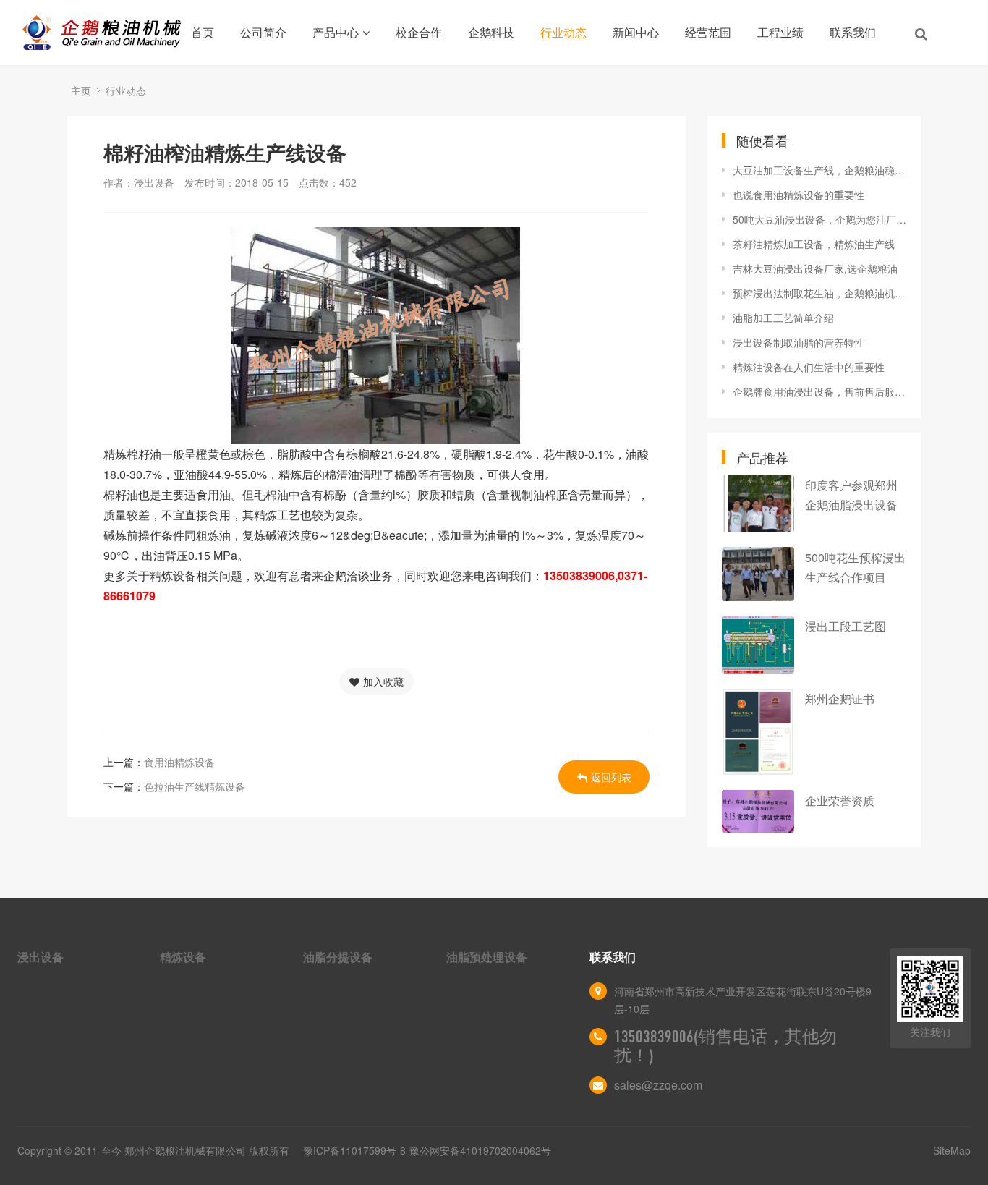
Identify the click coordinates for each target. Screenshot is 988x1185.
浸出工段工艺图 (845, 626)
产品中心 (335, 32)
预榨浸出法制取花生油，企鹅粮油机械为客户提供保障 (819, 293)
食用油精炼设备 (179, 762)
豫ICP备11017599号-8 (354, 1150)
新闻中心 (636, 32)
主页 (81, 90)
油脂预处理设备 (486, 956)
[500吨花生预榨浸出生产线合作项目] (758, 574)
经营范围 (708, 32)
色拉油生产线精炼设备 (194, 786)
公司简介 (263, 32)
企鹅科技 (491, 32)
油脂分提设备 (337, 956)
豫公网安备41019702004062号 (480, 1150)
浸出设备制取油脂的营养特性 (798, 342)
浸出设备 (40, 956)
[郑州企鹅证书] (758, 732)
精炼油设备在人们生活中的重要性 (809, 367)
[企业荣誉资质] (758, 811)
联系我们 (853, 32)
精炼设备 (183, 956)
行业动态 (563, 32)
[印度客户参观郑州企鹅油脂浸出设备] (758, 503)
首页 (202, 32)
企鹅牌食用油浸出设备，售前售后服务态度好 (819, 391)
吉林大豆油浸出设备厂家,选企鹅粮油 (815, 268)
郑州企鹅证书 (839, 698)
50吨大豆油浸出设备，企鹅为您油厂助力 (819, 219)
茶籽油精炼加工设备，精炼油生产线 (814, 244)
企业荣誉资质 (839, 800)
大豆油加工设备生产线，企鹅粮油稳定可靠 (819, 170)
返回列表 (611, 777)
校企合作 (419, 32)
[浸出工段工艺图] (758, 645)
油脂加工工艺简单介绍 (783, 317)
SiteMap (952, 1150)
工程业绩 (780, 32)
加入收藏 (383, 681)
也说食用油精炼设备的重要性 (798, 194)
